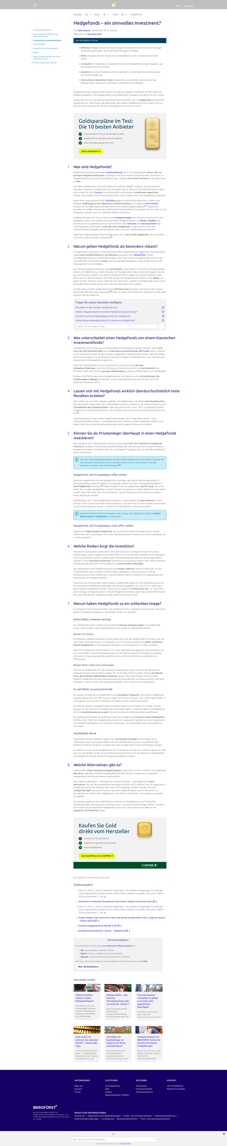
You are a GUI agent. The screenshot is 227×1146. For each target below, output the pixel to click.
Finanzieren (141, 1086)
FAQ (107, 1089)
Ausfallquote (108, 1119)
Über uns (78, 1086)
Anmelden (189, 6)
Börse (156, 278)
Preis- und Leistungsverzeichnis (155, 1119)
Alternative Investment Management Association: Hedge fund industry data (116, 901)
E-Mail (144, 961)
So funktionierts (112, 1086)
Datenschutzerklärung (165, 1116)
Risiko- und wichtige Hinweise (138, 1116)
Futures (98, 192)
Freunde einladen (144, 1089)
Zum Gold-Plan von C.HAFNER (96, 856)
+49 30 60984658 (175, 1086)
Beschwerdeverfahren (127, 1119)
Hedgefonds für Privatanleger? (45, 48)
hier (78, 181)
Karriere (78, 1089)
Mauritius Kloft (94, 34)
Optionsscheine (148, 223)
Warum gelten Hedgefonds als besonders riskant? (45, 35)
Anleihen (152, 220)
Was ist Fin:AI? (125, 1144)
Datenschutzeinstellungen (86, 1119)
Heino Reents (84, 30)
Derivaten (132, 223)
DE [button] (177, 6)
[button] (35, 6)
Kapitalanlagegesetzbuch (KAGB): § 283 (98, 925)
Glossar (108, 1092)
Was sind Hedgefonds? (42, 30)
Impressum (79, 1116)
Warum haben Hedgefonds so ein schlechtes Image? (46, 57)
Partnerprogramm (144, 1092)
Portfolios (111, 200)
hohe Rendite (151, 203)
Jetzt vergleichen (90, 151)
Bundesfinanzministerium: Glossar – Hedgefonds (102, 931)
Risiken (36, 52)
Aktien (143, 220)
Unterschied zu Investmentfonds (47, 40)
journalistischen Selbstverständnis (117, 946)
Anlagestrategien (123, 217)
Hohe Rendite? (39, 44)
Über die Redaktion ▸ (88, 966)
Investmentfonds (114, 172)
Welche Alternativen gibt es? (44, 63)
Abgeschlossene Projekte (117, 1095)
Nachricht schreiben (176, 1089)
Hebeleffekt (140, 255)
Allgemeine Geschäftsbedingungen (104, 1116)
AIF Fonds (144, 351)
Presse (77, 1092)
